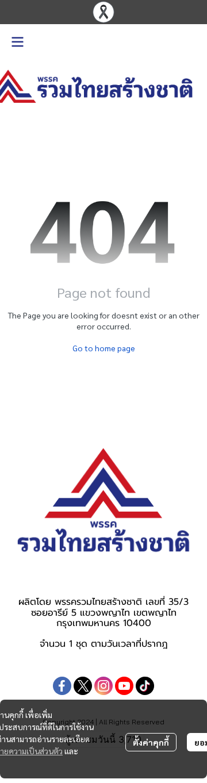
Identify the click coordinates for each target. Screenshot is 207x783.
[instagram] (103, 686)
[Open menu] (17, 41)
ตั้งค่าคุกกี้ (151, 742)
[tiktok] (145, 686)
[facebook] (62, 686)
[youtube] (124, 686)
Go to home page (103, 348)
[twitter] (83, 686)
